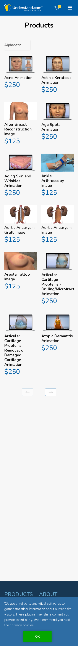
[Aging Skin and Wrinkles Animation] (20, 176)
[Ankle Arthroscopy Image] (57, 176)
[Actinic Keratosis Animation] (57, 74)
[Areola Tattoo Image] (20, 271)
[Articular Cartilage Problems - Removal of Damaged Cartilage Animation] (20, 345)
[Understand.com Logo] (22, 6)
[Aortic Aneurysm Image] (57, 224)
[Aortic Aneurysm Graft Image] (20, 224)
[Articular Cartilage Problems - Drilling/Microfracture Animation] (57, 279)
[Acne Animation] (20, 72)
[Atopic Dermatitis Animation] (57, 333)
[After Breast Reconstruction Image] (20, 124)
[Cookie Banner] (39, 621)
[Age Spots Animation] (57, 121)
